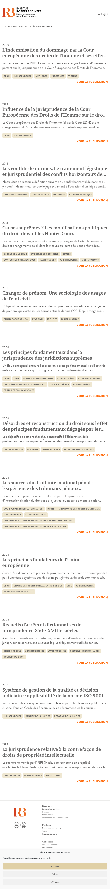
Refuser (55, 874)
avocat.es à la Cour (15, 254)
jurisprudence (23, 76)
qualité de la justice (37, 716)
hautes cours (48, 259)
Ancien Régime (12, 651)
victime (72, 76)
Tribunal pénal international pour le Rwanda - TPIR (35, 526)
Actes (44, 831)
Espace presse (47, 814)
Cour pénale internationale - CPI (23, 508)
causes (66, 254)
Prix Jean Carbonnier (50, 844)
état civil (37, 319)
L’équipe (45, 811)
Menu (103, 15)
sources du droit (36, 514)
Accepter (55, 866)
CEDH (7, 76)
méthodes (41, 76)
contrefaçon (12, 775)
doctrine (32, 449)
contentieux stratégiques (20, 259)
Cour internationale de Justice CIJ (25, 384)
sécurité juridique (80, 194)
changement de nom (16, 319)
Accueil (6, 26)
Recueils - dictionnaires (85, 651)
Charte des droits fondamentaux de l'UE (38, 585)
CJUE (16, 378)
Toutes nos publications (51, 828)
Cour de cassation (89, 378)
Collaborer (47, 841)
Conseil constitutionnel (38, 378)
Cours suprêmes (59, 384)
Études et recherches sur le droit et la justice (29, 12)
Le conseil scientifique (51, 809)
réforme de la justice (67, 716)
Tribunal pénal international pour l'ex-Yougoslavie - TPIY (39, 520)
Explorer (18, 26)
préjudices (57, 76)
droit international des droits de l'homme (73, 508)
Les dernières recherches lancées (55, 817)
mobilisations (90, 259)
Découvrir (47, 806)
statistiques (53, 775)
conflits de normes (16, 194)
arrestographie (34, 651)
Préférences (55, 882)
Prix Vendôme (47, 847)
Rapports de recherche (51, 834)
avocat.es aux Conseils (45, 254)
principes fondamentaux (19, 390)
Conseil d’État (65, 378)
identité (52, 319)
